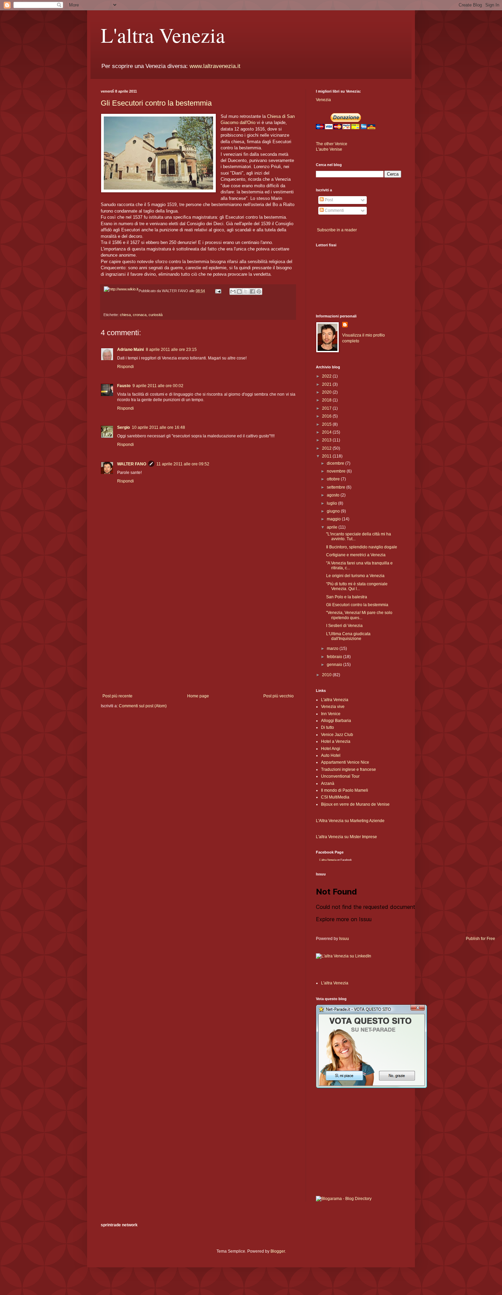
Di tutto (327, 727)
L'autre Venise (329, 149)
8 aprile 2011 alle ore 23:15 (171, 349)
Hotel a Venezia (335, 741)
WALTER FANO (131, 464)
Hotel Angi (330, 748)
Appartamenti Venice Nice (345, 762)
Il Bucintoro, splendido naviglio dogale (361, 547)
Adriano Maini (130, 349)
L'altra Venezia (163, 35)
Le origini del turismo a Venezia (355, 575)
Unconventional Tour (340, 776)
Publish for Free (480, 938)
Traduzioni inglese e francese (348, 769)
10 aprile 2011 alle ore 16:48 (158, 427)
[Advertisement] (198, 637)
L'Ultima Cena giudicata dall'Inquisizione (348, 636)
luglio (332, 503)
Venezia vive (333, 706)
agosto (333, 495)
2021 (327, 384)
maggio (334, 519)
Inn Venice (330, 713)
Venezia (323, 99)
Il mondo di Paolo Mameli (344, 790)
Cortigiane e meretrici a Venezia (356, 555)
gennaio (335, 664)
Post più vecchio (278, 696)
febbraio (335, 656)
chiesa (125, 315)
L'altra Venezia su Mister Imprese (346, 836)
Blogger (277, 1251)
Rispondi (125, 366)
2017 (327, 408)
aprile (332, 527)
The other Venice (331, 143)
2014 (327, 432)
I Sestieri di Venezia (344, 625)
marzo (333, 648)
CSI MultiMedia (335, 797)
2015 (327, 424)
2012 (327, 448)
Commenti (334, 210)
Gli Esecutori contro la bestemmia (156, 103)
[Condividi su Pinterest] (258, 291)
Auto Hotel (330, 755)
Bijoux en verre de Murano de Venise (355, 804)
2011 (327, 456)
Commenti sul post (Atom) (143, 706)
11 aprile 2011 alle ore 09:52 (182, 464)
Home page (198, 696)
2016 (327, 416)
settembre (336, 487)
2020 (327, 392)
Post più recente (117, 696)
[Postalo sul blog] (239, 291)
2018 (327, 400)
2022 (327, 376)
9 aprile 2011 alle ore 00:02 (158, 385)
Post (328, 199)
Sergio (123, 427)
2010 (327, 674)
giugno (334, 511)
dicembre (336, 463)
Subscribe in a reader (337, 230)
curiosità (156, 315)
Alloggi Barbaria (336, 720)
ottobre (334, 479)
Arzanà (327, 783)
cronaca (140, 315)
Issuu (344, 938)
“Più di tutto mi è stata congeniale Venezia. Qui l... (357, 586)
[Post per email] (217, 291)
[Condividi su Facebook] (252, 291)
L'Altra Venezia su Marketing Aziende (350, 820)
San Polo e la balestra (346, 597)
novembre (337, 471)
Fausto (123, 385)
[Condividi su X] (245, 291)
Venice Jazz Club (337, 734)
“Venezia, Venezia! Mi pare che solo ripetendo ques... (359, 615)
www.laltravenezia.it (215, 66)
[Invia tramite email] (232, 291)
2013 (327, 440)
